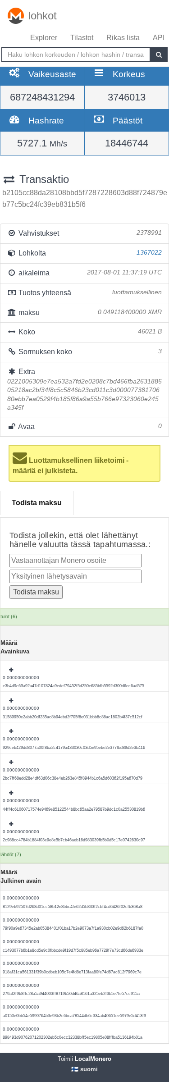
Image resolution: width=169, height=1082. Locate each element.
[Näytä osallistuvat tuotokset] (12, 670)
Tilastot (81, 37)
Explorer (43, 37)
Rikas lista (123, 37)
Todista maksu (37, 503)
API (158, 37)
